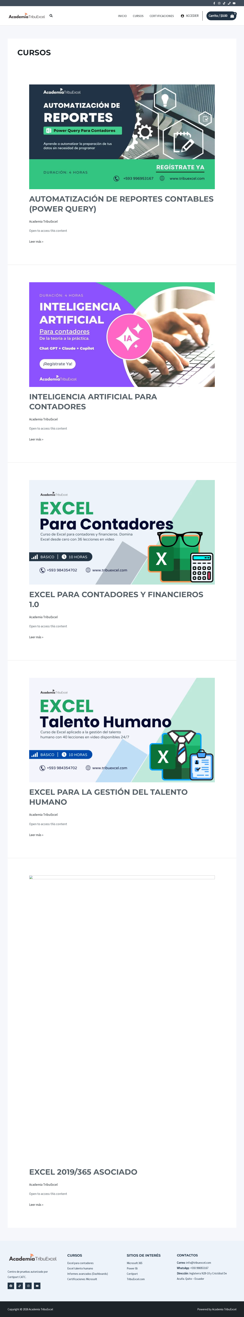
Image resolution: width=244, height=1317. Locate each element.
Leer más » (36, 242)
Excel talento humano (80, 1268)
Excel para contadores (80, 1263)
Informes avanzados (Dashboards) (87, 1274)
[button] (51, 15)
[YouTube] (234, 3)
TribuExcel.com (136, 1279)
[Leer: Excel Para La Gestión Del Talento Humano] (122, 729)
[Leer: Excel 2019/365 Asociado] (122, 1018)
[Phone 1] (229, 3)
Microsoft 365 (134, 1263)
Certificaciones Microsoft (82, 1279)
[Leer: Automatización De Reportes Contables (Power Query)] (122, 136)
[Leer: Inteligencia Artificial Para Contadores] (122, 334)
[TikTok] (224, 3)
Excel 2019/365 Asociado (83, 1172)
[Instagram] (219, 3)
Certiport (132, 1274)
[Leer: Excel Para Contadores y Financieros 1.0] (122, 532)
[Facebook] (214, 3)
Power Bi (132, 1268)
